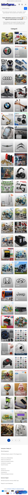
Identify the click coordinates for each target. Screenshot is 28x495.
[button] (24, 18)
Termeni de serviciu (5, 470)
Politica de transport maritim (7, 461)
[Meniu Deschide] (25, 4)
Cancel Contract (4, 464)
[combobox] (14, 8)
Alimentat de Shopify (20, 488)
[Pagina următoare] (19, 440)
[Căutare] (25, 8)
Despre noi (3, 468)
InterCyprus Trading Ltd (11, 488)
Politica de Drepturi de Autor (7, 474)
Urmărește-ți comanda (6, 463)
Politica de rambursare (6, 459)
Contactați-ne (4, 472)
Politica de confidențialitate (7, 458)
